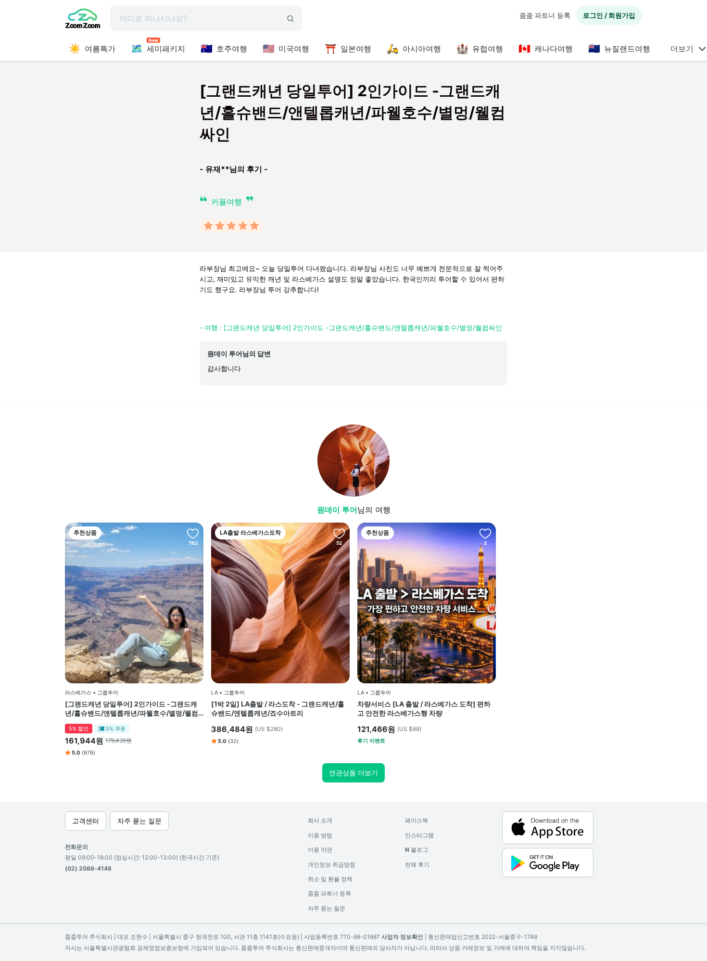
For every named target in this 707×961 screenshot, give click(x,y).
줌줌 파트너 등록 (544, 15)
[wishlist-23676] (485, 533)
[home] (83, 20)
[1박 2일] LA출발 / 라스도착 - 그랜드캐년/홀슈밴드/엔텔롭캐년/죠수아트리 (277, 709)
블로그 (416, 849)
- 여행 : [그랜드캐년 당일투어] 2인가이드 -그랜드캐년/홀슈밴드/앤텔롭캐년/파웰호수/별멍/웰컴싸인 (351, 327)
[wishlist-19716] (339, 533)
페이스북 (416, 820)
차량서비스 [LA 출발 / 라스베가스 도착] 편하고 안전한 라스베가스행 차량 (424, 709)
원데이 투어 (337, 509)
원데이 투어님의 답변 (239, 353)
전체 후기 (417, 864)
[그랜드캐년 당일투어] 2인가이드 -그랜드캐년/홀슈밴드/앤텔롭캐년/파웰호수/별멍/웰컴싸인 (131, 709)
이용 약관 (320, 849)
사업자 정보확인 (402, 936)
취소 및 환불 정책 (330, 879)
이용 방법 (320, 835)
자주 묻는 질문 (326, 908)
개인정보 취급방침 (331, 864)
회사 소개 (320, 820)
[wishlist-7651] (193, 533)
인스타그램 (419, 835)
